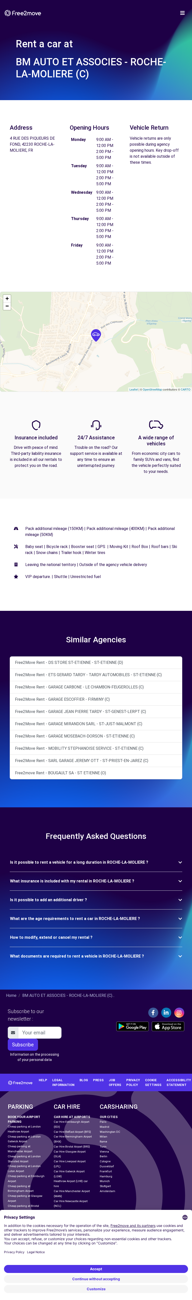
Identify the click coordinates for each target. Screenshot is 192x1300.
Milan (103, 1136)
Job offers (115, 1082)
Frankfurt (106, 1171)
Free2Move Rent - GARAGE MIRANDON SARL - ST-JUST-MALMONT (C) (78, 723)
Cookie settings (153, 1082)
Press (98, 1080)
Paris (103, 1122)
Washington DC (110, 1132)
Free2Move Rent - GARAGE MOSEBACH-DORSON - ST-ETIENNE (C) (75, 736)
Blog (84, 1080)
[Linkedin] (166, 1013)
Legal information (63, 1082)
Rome (103, 1141)
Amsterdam (107, 1191)
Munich (105, 1181)
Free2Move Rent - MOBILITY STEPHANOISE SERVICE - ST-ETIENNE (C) (79, 748)
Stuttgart (105, 1186)
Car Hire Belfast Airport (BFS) (72, 1132)
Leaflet (134, 389)
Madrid (104, 1127)
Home (11, 995)
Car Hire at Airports (72, 1117)
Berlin (103, 1156)
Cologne (105, 1161)
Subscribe (23, 1045)
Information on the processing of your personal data (34, 1057)
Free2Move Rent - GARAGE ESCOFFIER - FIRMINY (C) (62, 699)
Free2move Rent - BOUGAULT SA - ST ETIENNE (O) (60, 773)
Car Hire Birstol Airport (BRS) (72, 1146)
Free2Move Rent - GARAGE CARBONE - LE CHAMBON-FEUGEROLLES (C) (79, 687)
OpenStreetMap (152, 389)
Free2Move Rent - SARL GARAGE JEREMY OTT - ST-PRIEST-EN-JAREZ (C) (81, 760)
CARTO (185, 389)
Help (43, 1080)
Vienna (104, 1151)
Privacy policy (133, 1082)
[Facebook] (153, 1013)
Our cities (109, 1117)
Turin (103, 1146)
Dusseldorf (107, 1166)
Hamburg (106, 1176)
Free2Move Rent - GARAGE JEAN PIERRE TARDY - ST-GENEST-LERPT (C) (80, 711)
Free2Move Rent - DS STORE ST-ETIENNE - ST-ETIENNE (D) (69, 662)
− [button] (7, 306)
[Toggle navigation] (182, 13)
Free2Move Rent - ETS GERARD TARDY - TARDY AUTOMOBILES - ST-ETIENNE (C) (88, 674)
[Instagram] (179, 1013)
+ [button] (7, 298)
